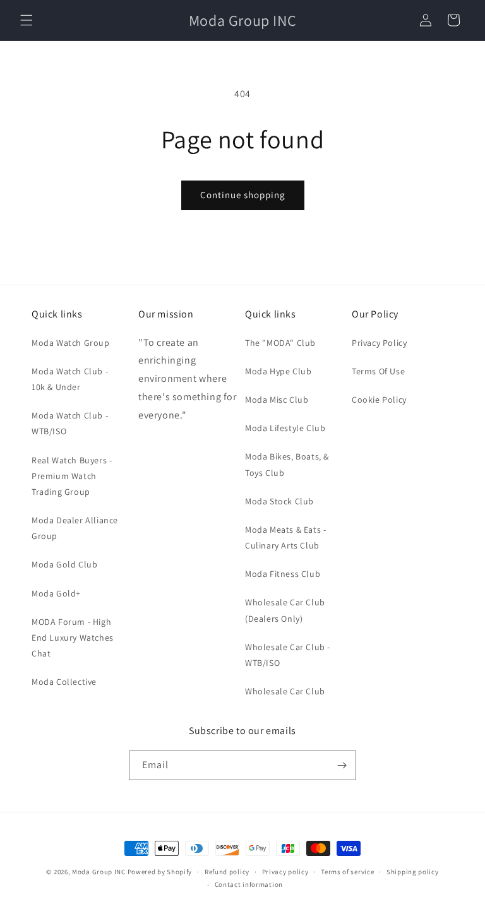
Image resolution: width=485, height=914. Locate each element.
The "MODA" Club (280, 342)
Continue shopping (242, 195)
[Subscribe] (342, 765)
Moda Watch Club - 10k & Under (70, 379)
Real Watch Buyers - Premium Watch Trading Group (72, 475)
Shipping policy (412, 871)
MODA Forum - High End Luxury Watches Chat (73, 637)
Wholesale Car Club (285, 691)
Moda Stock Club (279, 501)
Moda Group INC (100, 871)
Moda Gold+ (56, 593)
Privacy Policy (379, 342)
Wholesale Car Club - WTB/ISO (287, 654)
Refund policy (227, 871)
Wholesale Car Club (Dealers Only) (285, 610)
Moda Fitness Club (282, 573)
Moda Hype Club (278, 371)
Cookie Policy (379, 399)
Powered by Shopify (160, 871)
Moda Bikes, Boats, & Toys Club (287, 464)
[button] (26, 20)
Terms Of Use (378, 371)
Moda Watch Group (71, 342)
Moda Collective (64, 681)
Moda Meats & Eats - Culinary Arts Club (285, 537)
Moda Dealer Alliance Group (75, 528)
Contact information (249, 884)
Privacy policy (285, 871)
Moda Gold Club (64, 564)
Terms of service (347, 871)
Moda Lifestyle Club (285, 428)
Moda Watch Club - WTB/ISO (70, 423)
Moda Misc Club (276, 399)
